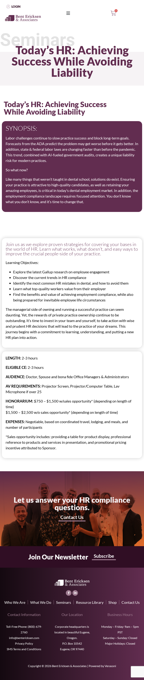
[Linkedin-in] (75, 593)
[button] (68, 13)
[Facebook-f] (68, 593)
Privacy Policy (24, 643)
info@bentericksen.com (24, 638)
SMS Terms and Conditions (24, 649)
